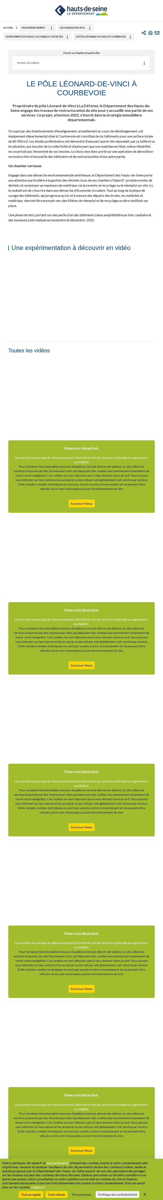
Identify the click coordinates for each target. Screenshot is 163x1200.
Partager (144, 33)
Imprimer (150, 33)
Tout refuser (56, 1194)
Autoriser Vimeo (82, 503)
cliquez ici (38, 1187)
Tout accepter (31, 1194)
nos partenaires (57, 1163)
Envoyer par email (157, 33)
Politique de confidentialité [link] (117, 1194)
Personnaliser (81, 1194)
